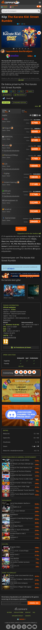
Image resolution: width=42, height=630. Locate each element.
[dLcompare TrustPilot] (23, 626)
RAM (4, 329)
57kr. (35, 122)
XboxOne (8, 95)
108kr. (34, 177)
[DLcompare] (21, 609)
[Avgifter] (35, 115)
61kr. (35, 140)
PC (6, 91)
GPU (4, 331)
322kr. (34, 202)
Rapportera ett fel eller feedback (28, 233)
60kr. (35, 131)
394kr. (34, 221)
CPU (4, 327)
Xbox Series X (20, 95)
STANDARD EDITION (19, 102)
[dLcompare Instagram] (18, 626)
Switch (30, 91)
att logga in (10, 268)
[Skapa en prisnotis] (39, 33)
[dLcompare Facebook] (13, 626)
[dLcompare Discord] (34, 626)
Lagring (5, 335)
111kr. (34, 184)
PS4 (21, 91)
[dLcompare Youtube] (28, 626)
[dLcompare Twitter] (7, 626)
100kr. (34, 165)
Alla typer (6, 102)
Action (13, 309)
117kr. (34, 194)
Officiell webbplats (9, 307)
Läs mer (21, 80)
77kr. (35, 158)
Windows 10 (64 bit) (12, 325)
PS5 (13, 91)
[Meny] (40, 2)
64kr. (35, 149)
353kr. (34, 211)
